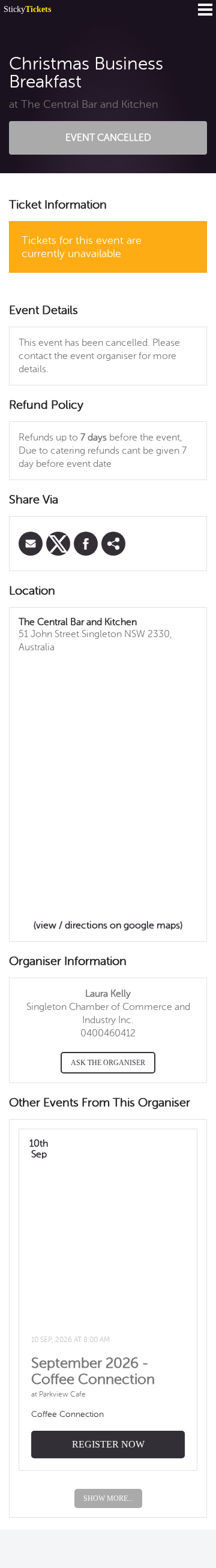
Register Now (108, 1444)
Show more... (108, 1498)
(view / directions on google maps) (108, 925)
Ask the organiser (108, 1063)
